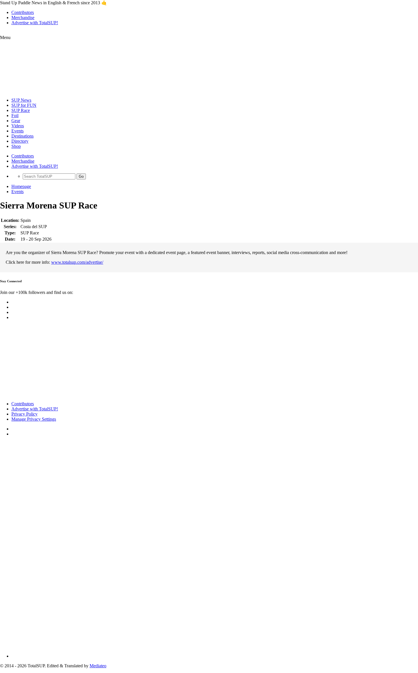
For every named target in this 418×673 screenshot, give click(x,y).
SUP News (21, 100)
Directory (19, 141)
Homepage (21, 186)
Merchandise (22, 17)
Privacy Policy (24, 414)
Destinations (22, 136)
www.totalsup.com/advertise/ (77, 262)
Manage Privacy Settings (33, 419)
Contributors (22, 12)
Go (81, 176)
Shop (16, 146)
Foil (14, 115)
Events (17, 130)
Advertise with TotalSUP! (34, 22)
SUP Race (20, 110)
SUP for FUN (23, 105)
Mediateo (98, 665)
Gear (15, 120)
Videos (17, 125)
